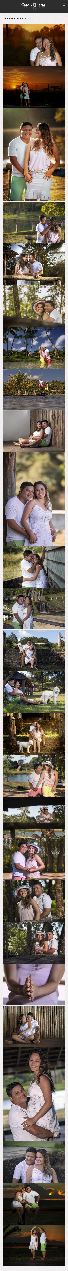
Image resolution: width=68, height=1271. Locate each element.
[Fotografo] (34, 45)
